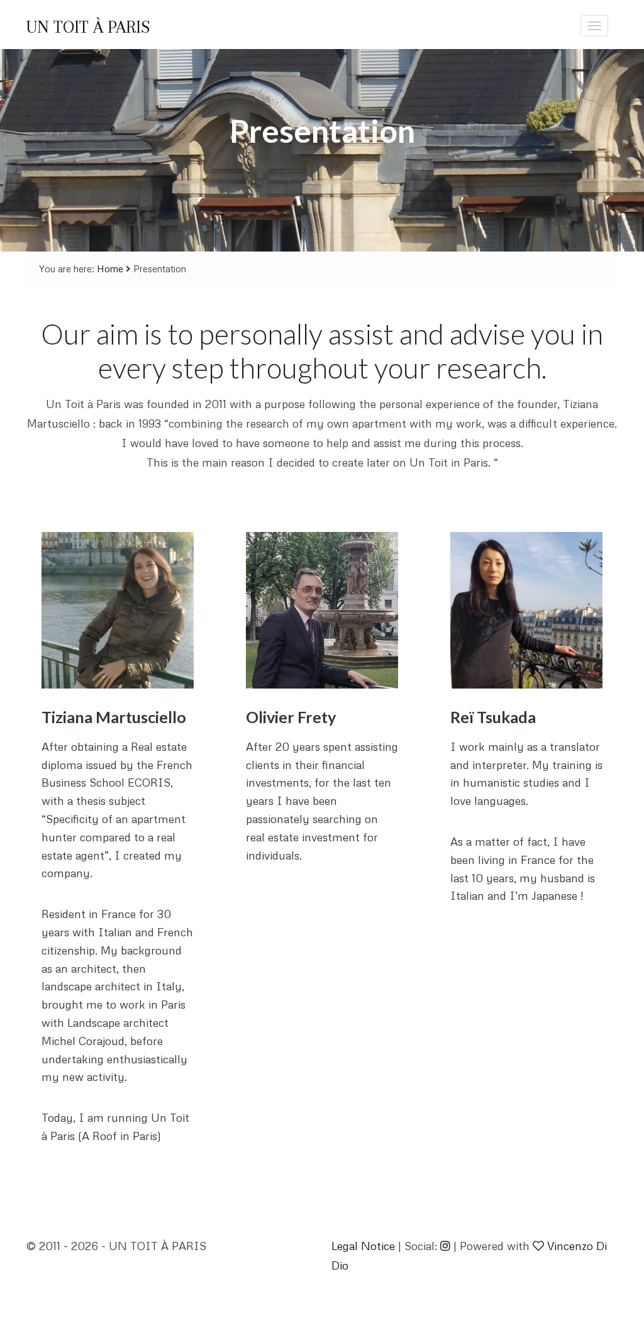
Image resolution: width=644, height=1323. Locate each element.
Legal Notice (363, 1246)
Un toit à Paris (88, 27)
